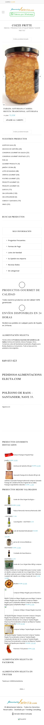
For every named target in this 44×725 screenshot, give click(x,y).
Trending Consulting (33, 709)
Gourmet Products (9, 164)
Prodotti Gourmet (9, 182)
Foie (3, 160)
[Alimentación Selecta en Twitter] (22, 425)
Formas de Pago (14, 246)
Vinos (4, 204)
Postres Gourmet (9, 178)
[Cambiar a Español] (22, 719)
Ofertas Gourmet (9, 175)
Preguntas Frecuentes (16, 240)
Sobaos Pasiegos (26, 342)
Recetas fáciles (14, 265)
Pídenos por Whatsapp (23, 14)
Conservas (5, 344)
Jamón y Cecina (7, 167)
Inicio (6, 28)
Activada (28, 714)
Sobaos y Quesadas (9, 201)
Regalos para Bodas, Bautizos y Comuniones (21, 345)
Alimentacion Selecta (14, 707)
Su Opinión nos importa (17, 258)
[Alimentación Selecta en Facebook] (22, 418)
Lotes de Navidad (8, 171)
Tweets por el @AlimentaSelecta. (12, 681)
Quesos (5, 189)
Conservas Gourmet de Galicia (14, 153)
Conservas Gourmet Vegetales (14, 156)
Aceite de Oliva (7, 145)
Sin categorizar (8, 197)
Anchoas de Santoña (10, 149)
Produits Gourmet (9, 186)
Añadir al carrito (14, 120)
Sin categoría (7, 193)
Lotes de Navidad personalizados (20, 344)
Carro (10, 2)
